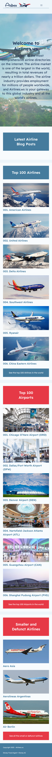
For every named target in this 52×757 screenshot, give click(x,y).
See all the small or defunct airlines (26, 736)
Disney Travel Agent (10, 753)
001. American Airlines (17, 209)
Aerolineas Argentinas (17, 696)
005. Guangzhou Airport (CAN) (22, 564)
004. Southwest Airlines (18, 302)
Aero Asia (9, 666)
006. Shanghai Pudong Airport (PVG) (26, 595)
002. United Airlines (15, 240)
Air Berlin (9, 726)
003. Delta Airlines (14, 271)
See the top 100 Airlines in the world (26, 372)
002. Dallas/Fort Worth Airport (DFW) (22, 467)
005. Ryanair (11, 332)
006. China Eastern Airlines (19, 363)
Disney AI (22, 753)
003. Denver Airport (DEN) (19, 500)
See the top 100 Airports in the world (26, 604)
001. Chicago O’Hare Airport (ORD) (25, 434)
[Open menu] (41, 5)
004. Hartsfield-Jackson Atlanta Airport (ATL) (23, 532)
